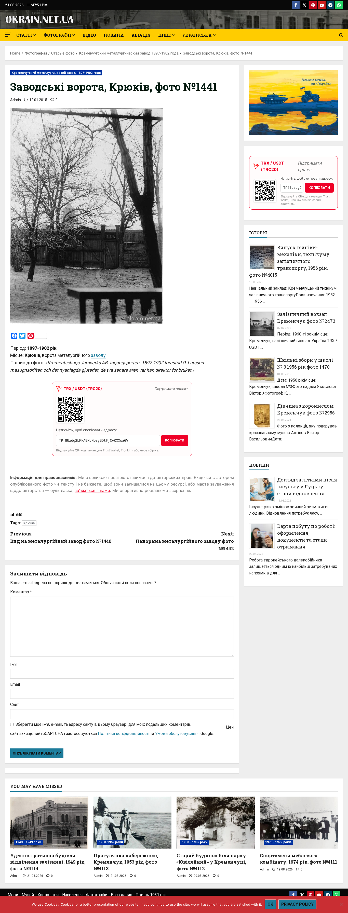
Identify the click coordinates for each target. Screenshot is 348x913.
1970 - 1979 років (278, 842)
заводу (98, 355)
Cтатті (24, 35)
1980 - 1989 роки (195, 842)
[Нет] (341, 904)
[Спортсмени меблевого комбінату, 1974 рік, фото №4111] (299, 823)
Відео (89, 35)
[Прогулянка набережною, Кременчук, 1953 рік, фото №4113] (132, 823)
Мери (13, 894)
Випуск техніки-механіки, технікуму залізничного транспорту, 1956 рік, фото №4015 (289, 261)
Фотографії (57, 35)
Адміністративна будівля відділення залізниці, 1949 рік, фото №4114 (47, 861)
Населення (72, 894)
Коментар (21, 591)
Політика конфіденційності (123, 733)
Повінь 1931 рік (151, 894)
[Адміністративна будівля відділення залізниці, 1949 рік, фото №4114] (49, 823)
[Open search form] (341, 35)
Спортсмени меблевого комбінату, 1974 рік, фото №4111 (298, 858)
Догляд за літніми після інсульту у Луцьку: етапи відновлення (307, 486)
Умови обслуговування (177, 733)
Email (15, 684)
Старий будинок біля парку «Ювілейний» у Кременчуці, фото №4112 (211, 861)
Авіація (141, 35)
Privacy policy (297, 904)
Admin (15, 100)
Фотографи (96, 894)
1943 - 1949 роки (28, 842)
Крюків (29, 523)
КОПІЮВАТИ (174, 440)
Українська (197, 35)
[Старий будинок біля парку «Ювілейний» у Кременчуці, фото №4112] (216, 823)
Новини (114, 35)
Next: (185, 541)
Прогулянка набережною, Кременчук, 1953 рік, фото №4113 (125, 861)
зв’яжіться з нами (92, 490)
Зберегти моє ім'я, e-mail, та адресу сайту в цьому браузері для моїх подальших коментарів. (103, 724)
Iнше (164, 35)
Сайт (14, 704)
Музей (28, 894)
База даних (121, 894)
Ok (270, 904)
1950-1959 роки (111, 842)
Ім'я (13, 664)
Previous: (60, 537)
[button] (8, 35)
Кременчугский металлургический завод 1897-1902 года (56, 73)
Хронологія (48, 894)
